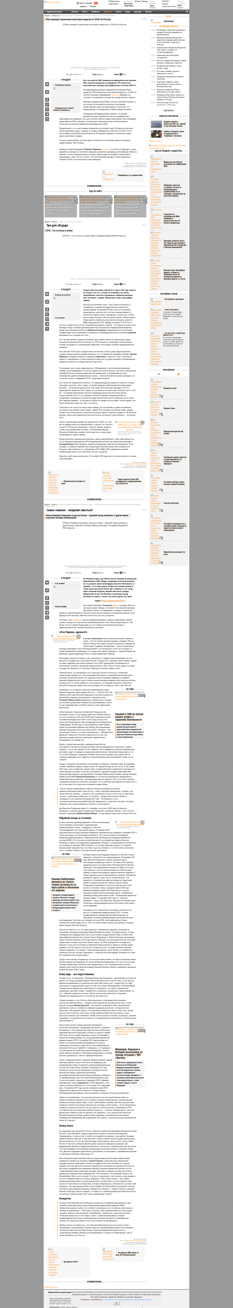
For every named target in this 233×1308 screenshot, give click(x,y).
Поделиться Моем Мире (47, 92)
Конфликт (96, 11)
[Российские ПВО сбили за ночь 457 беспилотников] (108, 1254)
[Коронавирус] (156, 21)
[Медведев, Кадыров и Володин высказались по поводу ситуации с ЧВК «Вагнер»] (129, 1037)
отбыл (116, 605)
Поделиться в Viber (47, 109)
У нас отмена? (60, 318)
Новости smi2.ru (51, 1287)
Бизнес (118, 11)
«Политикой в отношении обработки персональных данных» (128, 1299)
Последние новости (168, 26)
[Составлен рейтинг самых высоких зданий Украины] (156, 483)
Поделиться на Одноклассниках (47, 100)
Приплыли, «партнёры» (129, 5)
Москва (149, 11)
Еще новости (169, 110)
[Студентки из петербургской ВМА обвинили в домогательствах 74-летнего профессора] (156, 218)
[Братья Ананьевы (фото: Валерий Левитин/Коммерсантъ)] (66, 637)
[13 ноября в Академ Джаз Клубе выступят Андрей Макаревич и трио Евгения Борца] (156, 319)
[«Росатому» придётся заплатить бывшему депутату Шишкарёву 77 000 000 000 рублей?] (54, 482)
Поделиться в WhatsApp (47, 105)
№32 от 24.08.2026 (86, 3)
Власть (84, 11)
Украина (74, 11)
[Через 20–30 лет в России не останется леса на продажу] (156, 408)
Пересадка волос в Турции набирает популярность (63, 109)
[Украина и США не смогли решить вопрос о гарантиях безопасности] (129, 702)
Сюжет (169, 16)
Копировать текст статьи (47, 119)
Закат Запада (152, 7)
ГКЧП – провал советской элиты (181, 9)
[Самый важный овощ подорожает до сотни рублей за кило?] (156, 503)
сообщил (105, 149)
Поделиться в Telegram (47, 114)
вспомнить (77, 620)
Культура (137, 11)
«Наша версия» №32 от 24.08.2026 (135, 464)
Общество (108, 11)
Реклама (93, 6)
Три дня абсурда (61, 606)
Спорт (127, 11)
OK (116, 1303)
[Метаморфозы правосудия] (156, 301)
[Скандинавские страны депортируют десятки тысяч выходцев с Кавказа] (156, 388)
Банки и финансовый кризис (113, 600)
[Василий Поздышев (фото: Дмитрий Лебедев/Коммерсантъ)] (129, 823)
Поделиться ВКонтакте (47, 84)
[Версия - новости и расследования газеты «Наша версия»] (60, 6)
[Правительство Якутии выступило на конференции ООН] (156, 164)
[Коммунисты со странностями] (108, 175)
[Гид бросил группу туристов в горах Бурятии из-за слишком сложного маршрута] (156, 460)
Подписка (83, 6)
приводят (115, 95)
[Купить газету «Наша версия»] (78, 3)
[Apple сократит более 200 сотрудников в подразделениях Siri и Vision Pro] (108, 481)
